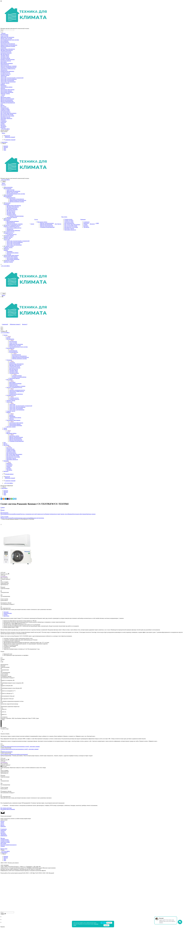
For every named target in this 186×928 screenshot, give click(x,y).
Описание (6, 612)
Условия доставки (5, 840)
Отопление (12, 362)
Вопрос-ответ (4, 848)
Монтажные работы (14, 436)
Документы (3, 834)
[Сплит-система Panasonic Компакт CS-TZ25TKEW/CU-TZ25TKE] (17, 564)
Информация (4, 835)
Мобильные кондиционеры (37, 518)
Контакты (3, 833)
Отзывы (5, 614)
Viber (4, 148)
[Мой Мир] (5, 499)
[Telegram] (16, 499)
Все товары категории (6, 808)
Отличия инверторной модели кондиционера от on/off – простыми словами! (20, 749)
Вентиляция (12, 382)
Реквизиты (3, 830)
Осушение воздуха (14, 398)
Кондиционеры (13, 341)
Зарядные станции (90, 514)
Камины (11, 415)
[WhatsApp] (11, 499)
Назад (9, 336)
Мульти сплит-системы (6, 518)
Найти (2, 913)
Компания (8, 463)
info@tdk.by (4, 142)
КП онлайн (3, 843)
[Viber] (9, 499)
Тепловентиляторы (17, 375)
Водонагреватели (16, 354)
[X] (7, 499)
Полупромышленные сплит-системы (21, 518)
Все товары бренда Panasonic (8, 809)
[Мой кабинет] (1, 326)
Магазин (3, 838)
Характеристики (7, 613)
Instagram (5, 146)
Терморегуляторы (49, 514)
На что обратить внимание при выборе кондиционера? (14, 754)
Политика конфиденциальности (8, 844)
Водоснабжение (13, 350)
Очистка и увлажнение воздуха (17, 390)
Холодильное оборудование (16, 422)
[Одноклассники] (3, 499)
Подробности (4, 576)
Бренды (2, 825)
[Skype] (14, 499)
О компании (4, 829)
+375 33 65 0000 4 (5, 128)
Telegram (5, 147)
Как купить (9, 447)
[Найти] (2, 32)
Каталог (8, 337)
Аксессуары (12, 404)
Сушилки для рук (64, 514)
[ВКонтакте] (1, 499)
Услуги (8, 432)
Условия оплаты (5, 839)
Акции (2, 822)
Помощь (3, 846)
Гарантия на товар (5, 842)
